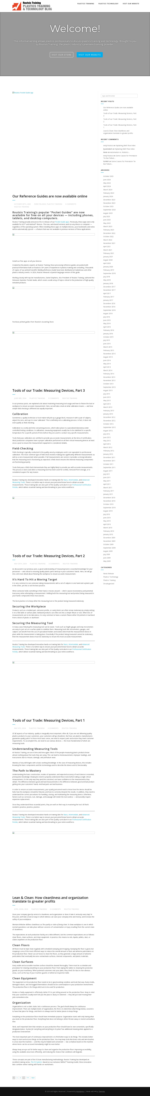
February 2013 (108, 411)
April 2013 (107, 404)
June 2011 (107, 477)
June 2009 (107, 558)
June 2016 (107, 320)
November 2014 (109, 354)
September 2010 (109, 508)
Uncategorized (108, 584)
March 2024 (107, 190)
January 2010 (108, 534)
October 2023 (108, 206)
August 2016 (108, 313)
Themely (101, 1091)
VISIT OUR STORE (61, 54)
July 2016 (106, 317)
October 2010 (108, 504)
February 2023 (108, 230)
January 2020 (108, 267)
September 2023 (109, 210)
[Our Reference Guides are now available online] (53, 142)
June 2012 (107, 437)
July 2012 (106, 434)
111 (28, 1078)
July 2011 (106, 474)
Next (33, 1078)
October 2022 (108, 236)
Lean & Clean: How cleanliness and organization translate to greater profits (50, 899)
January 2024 (108, 196)
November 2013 (109, 380)
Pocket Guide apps (62, 222)
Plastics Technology (108, 4)
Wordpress (80, 1091)
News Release (40, 204)
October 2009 (108, 544)
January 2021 (108, 257)
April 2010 (107, 524)
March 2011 (107, 487)
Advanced (85, 480)
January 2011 (108, 494)
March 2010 (107, 528)
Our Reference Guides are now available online (49, 196)
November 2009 (109, 541)
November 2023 (109, 203)
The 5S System (36, 1062)
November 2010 (109, 501)
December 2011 (109, 457)
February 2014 (108, 374)
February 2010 (108, 531)
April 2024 (107, 186)
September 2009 (109, 548)
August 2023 (108, 213)
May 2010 (107, 521)
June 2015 (107, 344)
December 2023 (109, 200)
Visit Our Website (131, 4)
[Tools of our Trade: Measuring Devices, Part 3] (53, 358)
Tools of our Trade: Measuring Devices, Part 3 (48, 390)
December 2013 (109, 377)
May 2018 (107, 280)
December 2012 (109, 417)
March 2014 (107, 370)
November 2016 (109, 307)
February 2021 (108, 253)
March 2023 (107, 226)
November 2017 (109, 290)
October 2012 (108, 424)
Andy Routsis (108, 145)
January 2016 (108, 334)
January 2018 (108, 283)
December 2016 (109, 303)
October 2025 (108, 176)
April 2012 (107, 444)
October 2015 (108, 337)
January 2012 (108, 454)
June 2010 (107, 518)
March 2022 (107, 240)
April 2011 (107, 484)
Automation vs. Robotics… (120, 152)
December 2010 (109, 498)
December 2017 (109, 287)
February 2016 (108, 330)
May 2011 (107, 481)
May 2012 (107, 441)
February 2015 (108, 350)
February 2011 (108, 491)
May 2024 (107, 183)
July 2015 (106, 340)
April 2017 (107, 293)
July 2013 (106, 394)
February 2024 (108, 193)
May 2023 (107, 223)
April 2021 (107, 246)
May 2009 (107, 561)
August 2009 (108, 551)
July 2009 (106, 554)
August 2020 (108, 260)
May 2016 (107, 323)
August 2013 (108, 390)
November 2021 (109, 243)
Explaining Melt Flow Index (126, 145)
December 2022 (109, 233)
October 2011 (108, 464)
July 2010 (106, 514)
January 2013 (108, 414)
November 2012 (109, 421)
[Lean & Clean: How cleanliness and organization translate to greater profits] (53, 863)
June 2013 (107, 397)
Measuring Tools (18, 482)
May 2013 (107, 400)
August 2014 (108, 357)
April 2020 (107, 263)
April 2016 (107, 327)
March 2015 (107, 347)
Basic (66, 480)
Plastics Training (85, 4)
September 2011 (109, 467)
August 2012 (108, 431)
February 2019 (108, 270)
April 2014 (107, 367)
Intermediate (73, 480)
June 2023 (107, 220)
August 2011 (108, 471)
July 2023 (106, 216)
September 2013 (109, 387)
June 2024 (107, 180)
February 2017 (108, 297)
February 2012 (108, 451)
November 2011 (109, 461)
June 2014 (107, 360)
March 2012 (107, 447)
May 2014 (107, 364)
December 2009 (109, 538)
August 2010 (108, 511)
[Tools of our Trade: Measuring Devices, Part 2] (53, 524)
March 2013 (107, 407)
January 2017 (108, 300)
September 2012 (109, 427)
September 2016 (109, 310)
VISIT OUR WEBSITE (90, 54)
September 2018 (109, 273)
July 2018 (106, 277)
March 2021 (107, 250)
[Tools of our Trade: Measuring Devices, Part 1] (53, 688)
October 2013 (108, 384)
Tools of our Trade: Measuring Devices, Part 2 (48, 556)
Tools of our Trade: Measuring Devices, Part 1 (48, 720)
